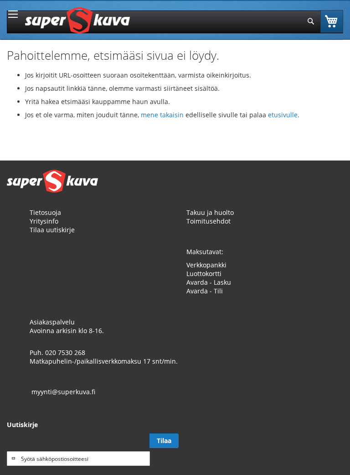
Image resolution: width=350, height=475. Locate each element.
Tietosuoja (45, 212)
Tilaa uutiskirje (52, 229)
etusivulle (283, 114)
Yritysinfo (44, 221)
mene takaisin (163, 114)
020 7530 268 (65, 352)
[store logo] (77, 20)
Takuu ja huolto (210, 212)
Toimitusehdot (208, 221)
